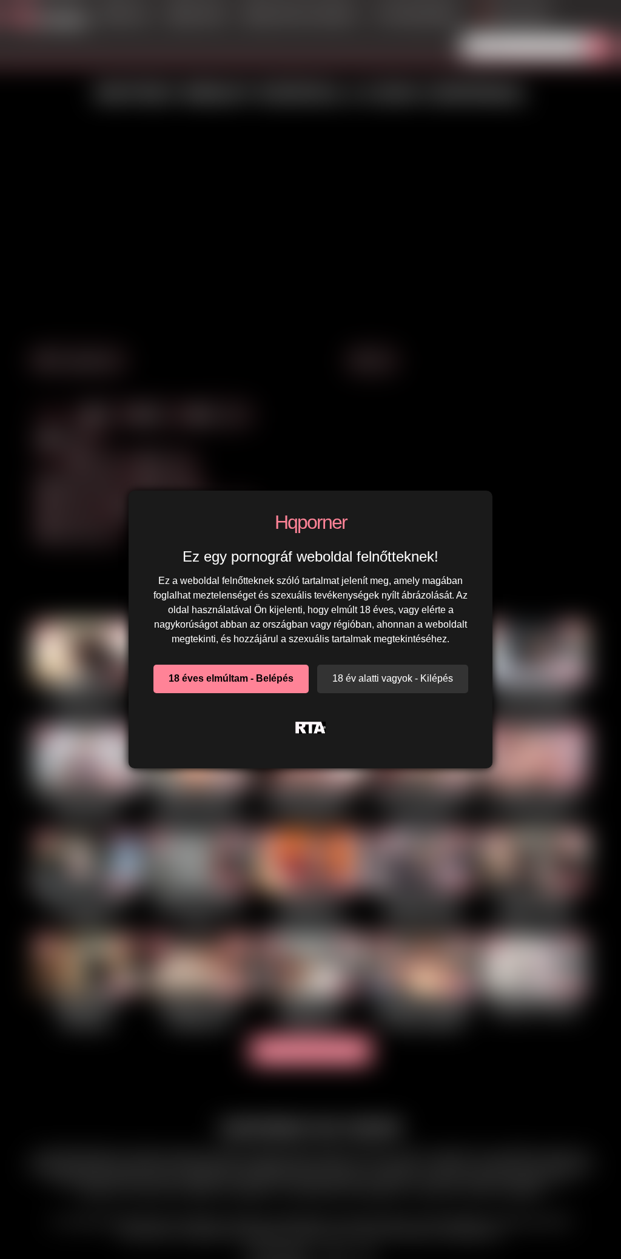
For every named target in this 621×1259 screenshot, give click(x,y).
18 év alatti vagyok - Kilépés (392, 678)
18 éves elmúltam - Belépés (231, 678)
